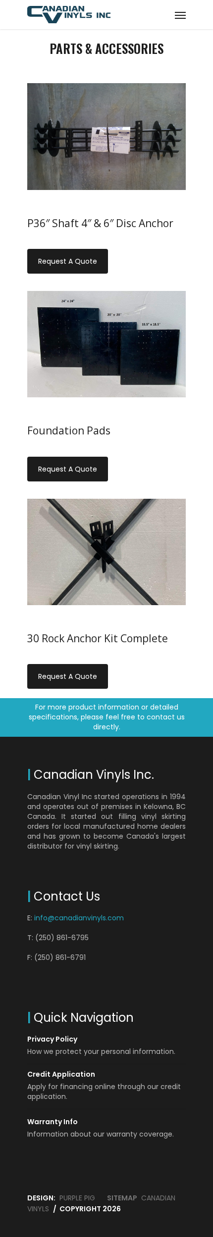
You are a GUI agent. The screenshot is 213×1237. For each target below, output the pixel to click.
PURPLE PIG (77, 1198)
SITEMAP (122, 1198)
